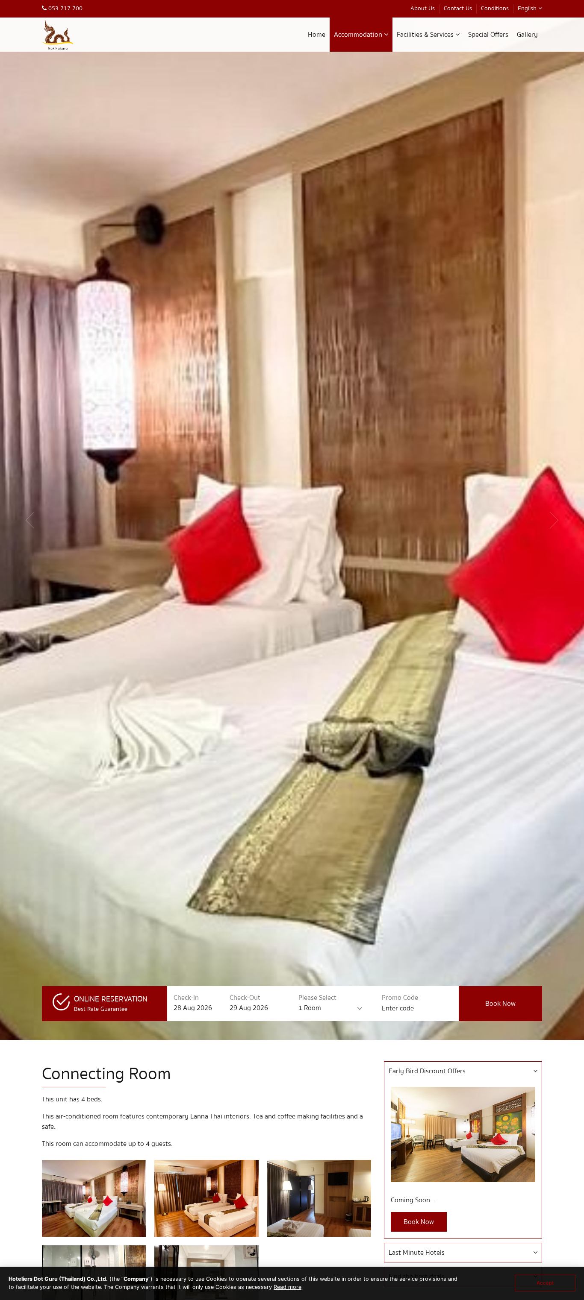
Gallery (527, 34)
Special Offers (488, 34)
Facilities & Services (426, 34)
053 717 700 (65, 8)
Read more (287, 1287)
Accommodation (359, 34)
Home (316, 34)
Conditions (495, 8)
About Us (422, 8)
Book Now (419, 1221)
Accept (545, 1283)
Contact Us (458, 8)
